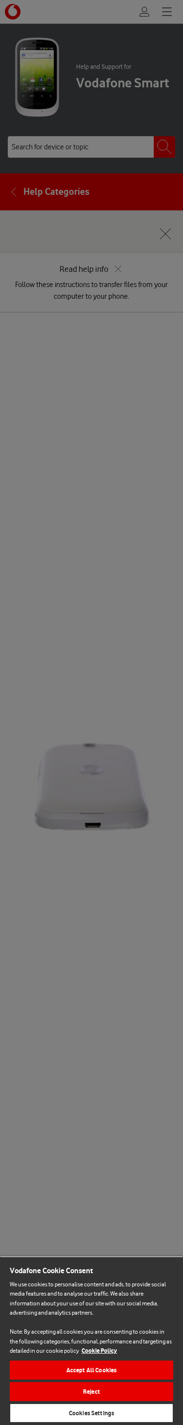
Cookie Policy (99, 1350)
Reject (91, 1391)
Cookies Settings (91, 1413)
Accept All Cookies (91, 1370)
